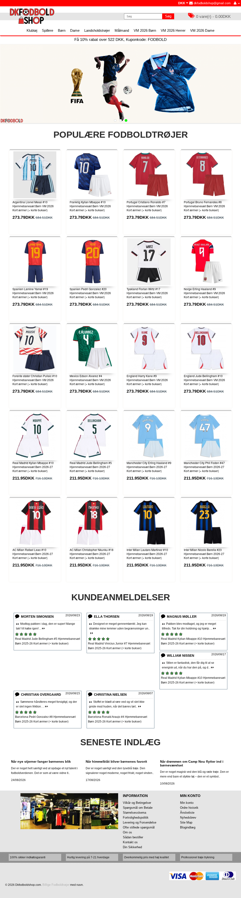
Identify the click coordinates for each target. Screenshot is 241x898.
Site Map (186, 822)
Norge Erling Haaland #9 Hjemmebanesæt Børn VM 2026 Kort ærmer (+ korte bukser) (204, 293)
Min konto (186, 802)
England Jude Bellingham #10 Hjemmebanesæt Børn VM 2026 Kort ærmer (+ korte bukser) (204, 380)
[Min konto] (237, 3)
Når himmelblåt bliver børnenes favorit (116, 761)
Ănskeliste (187, 812)
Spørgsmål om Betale (138, 807)
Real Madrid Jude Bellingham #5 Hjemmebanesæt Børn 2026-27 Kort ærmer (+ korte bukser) (91, 467)
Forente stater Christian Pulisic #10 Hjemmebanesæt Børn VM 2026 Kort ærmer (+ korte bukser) (34, 380)
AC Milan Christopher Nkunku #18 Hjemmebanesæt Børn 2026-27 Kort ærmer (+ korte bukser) (91, 554)
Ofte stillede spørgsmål (139, 827)
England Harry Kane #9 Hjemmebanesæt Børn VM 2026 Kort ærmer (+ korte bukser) (147, 380)
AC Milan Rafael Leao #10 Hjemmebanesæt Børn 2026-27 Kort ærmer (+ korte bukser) (32, 554)
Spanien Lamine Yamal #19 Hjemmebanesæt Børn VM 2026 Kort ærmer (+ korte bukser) (33, 293)
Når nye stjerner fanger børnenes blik (41, 761)
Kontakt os (130, 842)
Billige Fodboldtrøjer (55, 884)
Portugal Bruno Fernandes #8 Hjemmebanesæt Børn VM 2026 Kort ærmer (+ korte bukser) (204, 206)
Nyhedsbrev (188, 817)
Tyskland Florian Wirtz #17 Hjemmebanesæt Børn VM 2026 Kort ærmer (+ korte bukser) (147, 293)
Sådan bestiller (133, 837)
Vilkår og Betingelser (137, 802)
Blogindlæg (187, 827)
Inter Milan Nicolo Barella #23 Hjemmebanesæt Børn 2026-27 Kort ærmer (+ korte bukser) (204, 554)
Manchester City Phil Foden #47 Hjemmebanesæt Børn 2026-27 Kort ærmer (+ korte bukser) (204, 467)
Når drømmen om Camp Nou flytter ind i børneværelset (191, 763)
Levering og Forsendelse (139, 822)
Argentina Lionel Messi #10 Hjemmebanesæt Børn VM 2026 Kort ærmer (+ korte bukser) (33, 206)
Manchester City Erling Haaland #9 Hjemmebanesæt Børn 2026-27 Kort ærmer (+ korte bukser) (149, 467)
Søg (168, 16)
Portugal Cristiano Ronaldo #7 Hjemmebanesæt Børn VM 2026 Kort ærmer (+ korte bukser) (147, 206)
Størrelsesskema (134, 812)
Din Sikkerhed (132, 847)
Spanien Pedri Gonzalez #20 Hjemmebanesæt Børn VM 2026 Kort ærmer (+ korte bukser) (90, 293)
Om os (127, 832)
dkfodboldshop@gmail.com (212, 3)
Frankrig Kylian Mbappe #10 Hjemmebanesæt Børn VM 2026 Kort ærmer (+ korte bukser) (90, 206)
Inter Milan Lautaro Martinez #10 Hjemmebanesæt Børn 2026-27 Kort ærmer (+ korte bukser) (147, 554)
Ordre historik (189, 807)
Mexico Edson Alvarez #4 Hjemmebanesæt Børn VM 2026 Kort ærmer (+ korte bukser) (90, 380)
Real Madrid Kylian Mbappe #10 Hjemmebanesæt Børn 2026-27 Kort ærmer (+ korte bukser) (33, 467)
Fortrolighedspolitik (136, 817)
